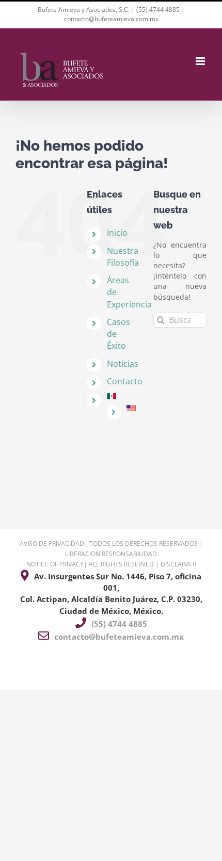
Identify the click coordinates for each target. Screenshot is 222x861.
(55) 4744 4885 (158, 9)
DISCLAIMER (178, 564)
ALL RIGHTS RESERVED (121, 564)
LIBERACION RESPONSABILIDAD (111, 553)
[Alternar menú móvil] (201, 61)
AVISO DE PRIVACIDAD (52, 543)
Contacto (124, 381)
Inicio (117, 232)
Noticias (122, 363)
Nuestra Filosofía (123, 256)
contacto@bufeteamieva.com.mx (111, 18)
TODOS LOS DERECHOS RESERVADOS (143, 543)
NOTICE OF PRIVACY (55, 564)
